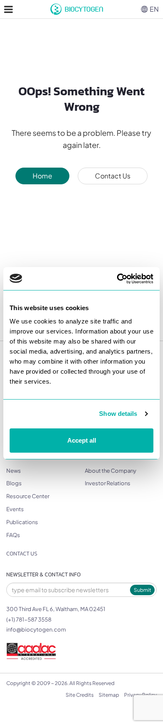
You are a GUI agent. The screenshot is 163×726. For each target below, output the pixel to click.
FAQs (13, 535)
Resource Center (27, 496)
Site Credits (80, 695)
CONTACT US (21, 554)
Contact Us (112, 175)
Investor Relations (107, 483)
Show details (118, 413)
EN (154, 9)
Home (42, 175)
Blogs (14, 483)
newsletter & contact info (43, 574)
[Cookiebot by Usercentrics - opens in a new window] (117, 278)
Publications (22, 522)
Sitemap (109, 695)
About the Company (110, 470)
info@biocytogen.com (36, 629)
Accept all (81, 440)
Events (15, 509)
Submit (142, 590)
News (13, 470)
